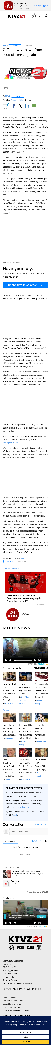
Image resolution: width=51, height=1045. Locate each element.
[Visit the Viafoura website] (42, 892)
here (15, 815)
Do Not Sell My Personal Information (19, 983)
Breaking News (9, 997)
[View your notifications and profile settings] (45, 841)
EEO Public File (10, 967)
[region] (25, 858)
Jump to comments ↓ (11, 568)
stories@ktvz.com (10, 443)
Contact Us (7, 964)
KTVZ (7, 96)
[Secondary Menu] (6, 16)
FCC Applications (10, 970)
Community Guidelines (13, 961)
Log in (37, 824)
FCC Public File (10, 974)
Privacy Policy (9, 977)
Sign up (43, 824)
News (23, 559)
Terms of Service (10, 980)
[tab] (10, 841)
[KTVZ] (18, 16)
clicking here (23, 807)
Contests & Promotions (13, 1000)
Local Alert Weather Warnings (16, 1010)
